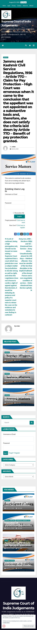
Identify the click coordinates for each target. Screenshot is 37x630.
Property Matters (10, 520)
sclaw (14, 146)
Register (17, 453)
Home (4, 5)
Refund (31, 5)
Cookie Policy (6, 622)
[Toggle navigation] (34, 45)
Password (8, 203)
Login (8, 5)
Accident (7, 500)
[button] (26, 45)
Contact (19, 5)
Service (6, 57)
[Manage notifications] (4, 626)
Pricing (13, 5)
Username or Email (11, 194)
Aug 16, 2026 (10, 508)
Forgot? (11, 453)
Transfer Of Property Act (23, 520)
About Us (25, 5)
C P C (6, 540)
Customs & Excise (9, 560)
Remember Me (19, 213)
